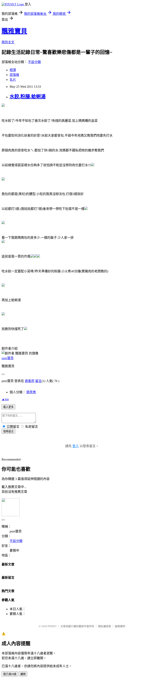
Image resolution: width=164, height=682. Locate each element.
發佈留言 (8, 431)
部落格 (14, 74)
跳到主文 (8, 42)
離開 (23, 674)
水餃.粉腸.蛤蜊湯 (28, 96)
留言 (38, 381)
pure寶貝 (8, 358)
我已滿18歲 (9, 674)
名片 (13, 79)
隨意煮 (31, 392)
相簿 (13, 70)
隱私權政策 (104, 626)
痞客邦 (29, 381)
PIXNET (52, 626)
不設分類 (34, 62)
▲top (5, 399)
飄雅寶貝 (14, 31)
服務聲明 (120, 626)
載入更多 (8, 406)
